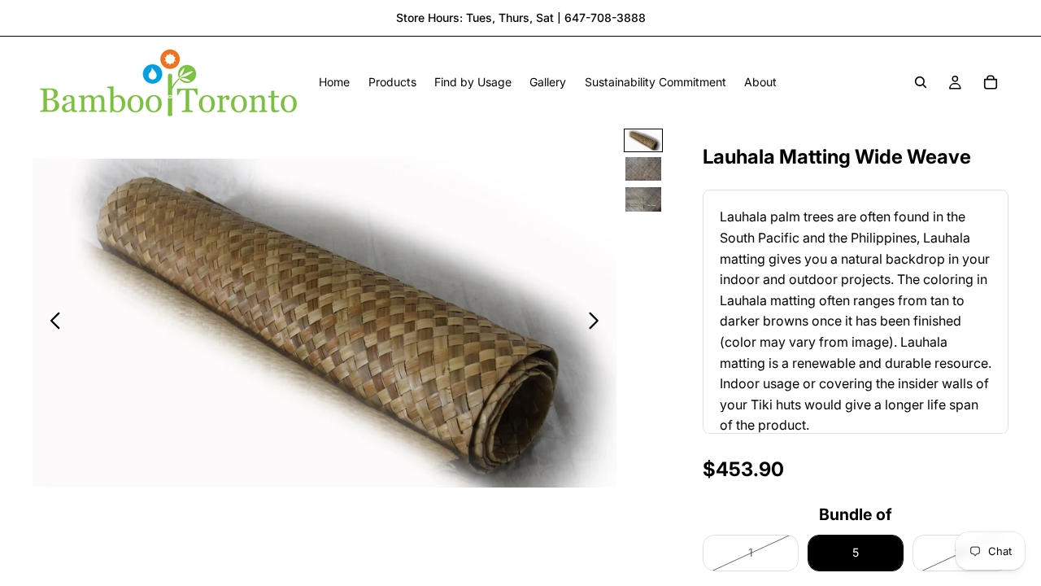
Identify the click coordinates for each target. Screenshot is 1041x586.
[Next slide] (598, 323)
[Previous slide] (51, 323)
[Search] (921, 82)
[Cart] (990, 82)
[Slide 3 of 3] (643, 199)
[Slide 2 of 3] (643, 169)
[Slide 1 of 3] (643, 140)
